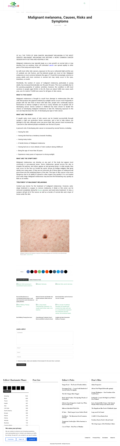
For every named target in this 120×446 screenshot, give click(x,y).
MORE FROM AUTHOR (35, 279)
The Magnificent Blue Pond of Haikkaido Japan (104, 408)
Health (22, 12)
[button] (84, 3)
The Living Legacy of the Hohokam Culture (103, 424)
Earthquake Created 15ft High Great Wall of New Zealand (103, 398)
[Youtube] (107, 4)
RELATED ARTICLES (22, 279)
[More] (69, 271)
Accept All (32, 439)
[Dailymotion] (93, 2)
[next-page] (20, 322)
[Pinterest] (109, 2)
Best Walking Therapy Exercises (24, 317)
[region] (21, 434)
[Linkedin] (104, 2)
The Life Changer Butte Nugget (70, 394)
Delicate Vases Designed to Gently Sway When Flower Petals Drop (74, 403)
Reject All (21, 439)
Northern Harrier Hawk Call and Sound (102, 420)
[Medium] (107, 2)
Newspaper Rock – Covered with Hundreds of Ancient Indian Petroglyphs (74, 389)
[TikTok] (99, 4)
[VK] (62, 271)
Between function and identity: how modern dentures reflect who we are (44, 298)
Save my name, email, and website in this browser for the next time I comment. (39, 361)
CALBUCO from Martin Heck (99, 416)
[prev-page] (17, 322)
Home (17, 12)
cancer (51, 65)
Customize (11, 439)
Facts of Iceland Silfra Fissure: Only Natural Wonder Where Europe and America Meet (103, 403)
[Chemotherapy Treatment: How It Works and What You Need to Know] (45, 310)
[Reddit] (112, 2)
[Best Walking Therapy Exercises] (25, 310)
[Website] (104, 4)
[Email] (50, 271)
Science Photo (30, 254)
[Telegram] (58, 271)
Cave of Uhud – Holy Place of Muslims (72, 427)
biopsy (40, 190)
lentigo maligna (60, 168)
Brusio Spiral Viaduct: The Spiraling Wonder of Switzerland (74, 398)
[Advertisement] (44, 41)
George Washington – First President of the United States (103, 393)
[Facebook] (96, 2)
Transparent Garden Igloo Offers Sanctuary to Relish (74, 422)
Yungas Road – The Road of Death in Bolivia (74, 385)
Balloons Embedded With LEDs (70, 408)
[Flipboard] (99, 2)
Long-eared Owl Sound (97, 412)
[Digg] (65, 271)
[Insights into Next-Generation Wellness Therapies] (64, 310)
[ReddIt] (47, 271)
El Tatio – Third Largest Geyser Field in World (74, 412)
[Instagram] (101, 2)
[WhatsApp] (39, 271)
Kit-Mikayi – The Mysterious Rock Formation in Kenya (74, 416)
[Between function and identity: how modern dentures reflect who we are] (45, 289)
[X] (102, 4)
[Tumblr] (54, 271)
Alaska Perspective (96, 385)
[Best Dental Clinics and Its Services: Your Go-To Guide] (64, 289)
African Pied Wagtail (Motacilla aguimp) (102, 388)
